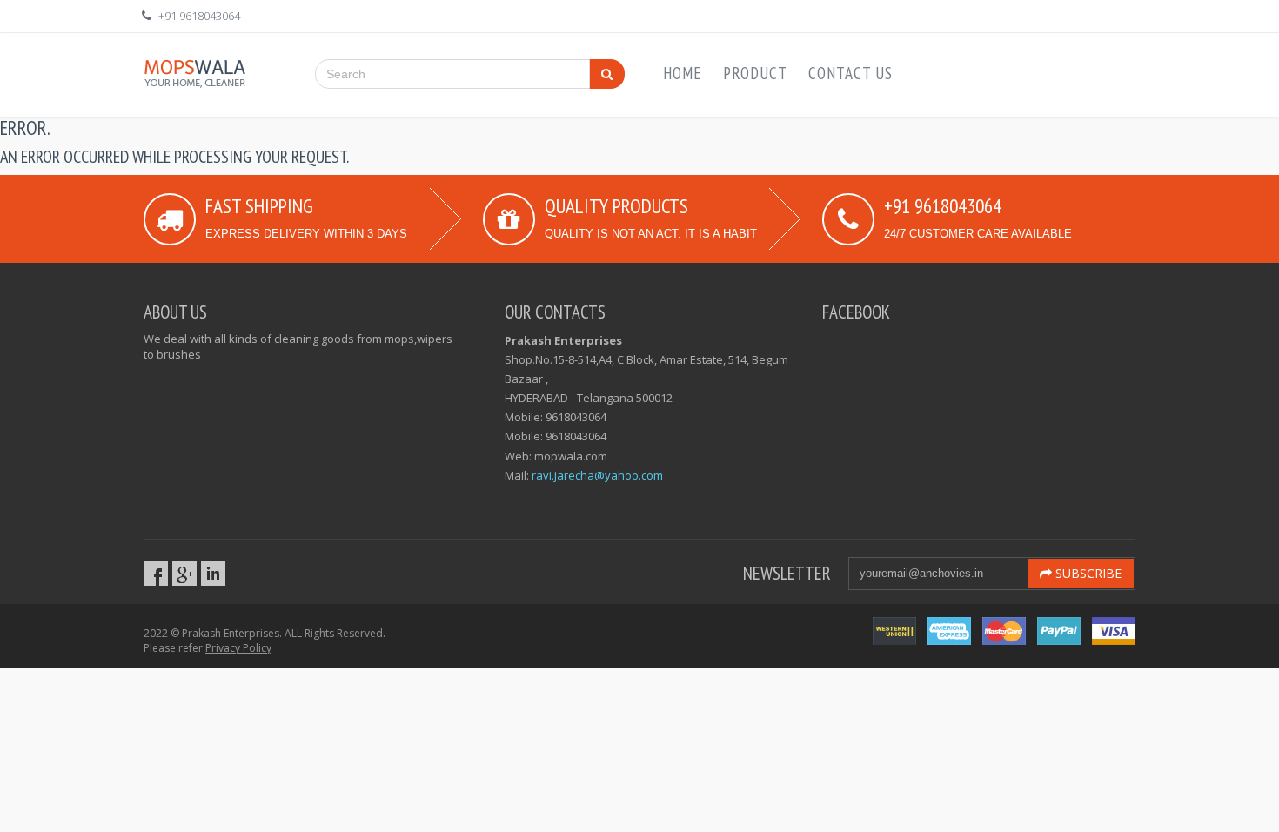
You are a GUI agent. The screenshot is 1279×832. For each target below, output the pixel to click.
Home (682, 73)
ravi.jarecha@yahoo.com (597, 475)
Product (755, 73)
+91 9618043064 (199, 15)
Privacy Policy (238, 648)
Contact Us (850, 73)
